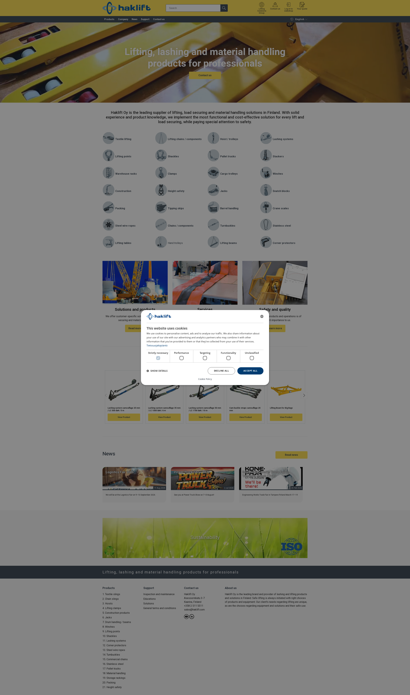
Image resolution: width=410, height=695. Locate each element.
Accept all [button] (250, 370)
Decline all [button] (221, 370)
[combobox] (261, 316)
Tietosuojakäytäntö (157, 345)
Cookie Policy (205, 379)
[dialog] (205, 347)
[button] (157, 371)
